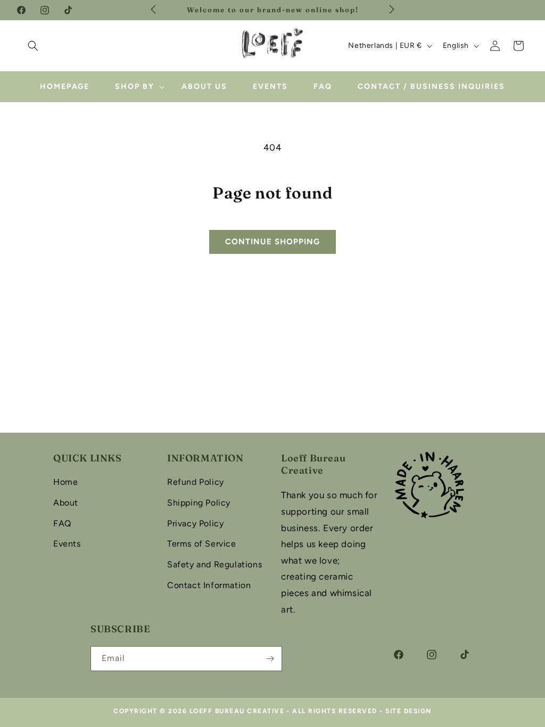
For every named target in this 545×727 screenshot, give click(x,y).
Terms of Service (201, 544)
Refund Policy (195, 482)
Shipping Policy (198, 503)
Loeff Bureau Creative (237, 711)
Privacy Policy (195, 523)
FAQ (62, 523)
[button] (33, 45)
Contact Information (209, 585)
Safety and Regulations (214, 564)
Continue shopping (272, 241)
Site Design (408, 711)
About (65, 503)
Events (67, 544)
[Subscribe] (270, 658)
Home (65, 482)
